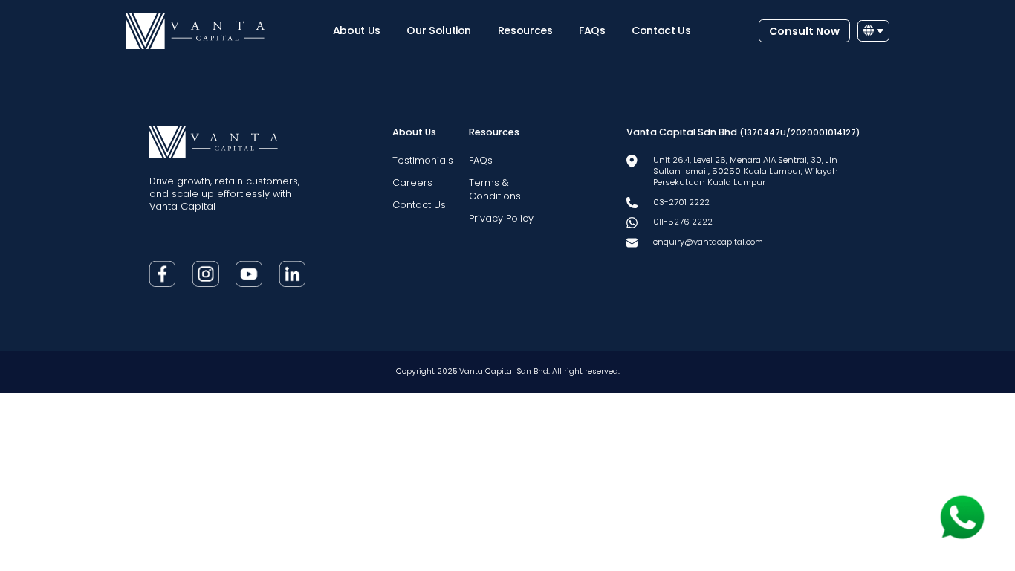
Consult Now (804, 31)
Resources (525, 30)
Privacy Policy (501, 218)
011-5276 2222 (683, 222)
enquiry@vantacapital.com (708, 242)
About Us (356, 30)
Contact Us (661, 30)
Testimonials (422, 160)
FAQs (592, 30)
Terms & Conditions (495, 188)
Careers (412, 182)
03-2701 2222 (681, 202)
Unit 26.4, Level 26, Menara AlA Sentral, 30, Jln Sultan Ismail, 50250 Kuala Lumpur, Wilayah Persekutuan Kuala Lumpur (745, 171)
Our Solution (438, 30)
